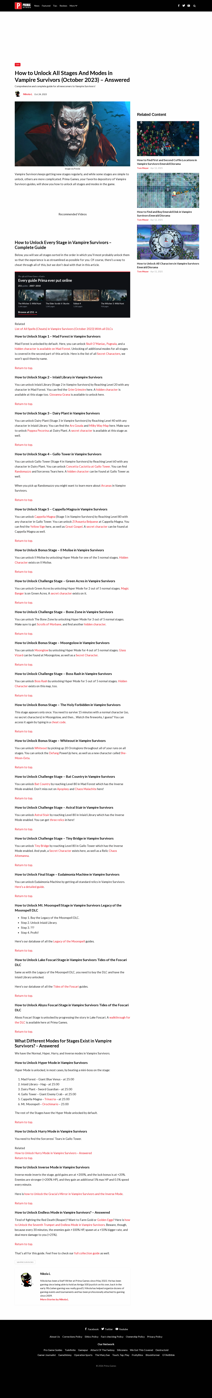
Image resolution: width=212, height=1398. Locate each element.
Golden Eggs (105, 1220)
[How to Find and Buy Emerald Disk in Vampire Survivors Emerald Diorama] (168, 191)
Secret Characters (108, 353)
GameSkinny (65, 1354)
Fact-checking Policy (112, 1336)
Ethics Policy (91, 1336)
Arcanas (106, 485)
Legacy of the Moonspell (69, 941)
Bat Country (42, 784)
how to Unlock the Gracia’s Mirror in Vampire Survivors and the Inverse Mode (73, 1194)
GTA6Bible (168, 1354)
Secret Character (87, 655)
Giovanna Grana (59, 394)
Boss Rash (40, 681)
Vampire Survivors (25, 1262)
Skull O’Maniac (95, 343)
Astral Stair (41, 815)
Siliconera (122, 1349)
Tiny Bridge (41, 845)
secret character (81, 430)
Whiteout (40, 748)
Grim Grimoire (77, 389)
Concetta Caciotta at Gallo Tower (88, 466)
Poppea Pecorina (38, 430)
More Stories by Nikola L (54, 1299)
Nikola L (27, 94)
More (75, 7)
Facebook (93, 1329)
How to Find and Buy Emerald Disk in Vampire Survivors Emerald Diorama (164, 213)
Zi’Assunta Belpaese (85, 521)
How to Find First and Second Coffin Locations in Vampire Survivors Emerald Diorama (167, 161)
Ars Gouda (76, 425)
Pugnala (111, 343)
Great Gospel (74, 526)
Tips (55, 6)
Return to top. (24, 368)
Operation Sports (83, 1354)
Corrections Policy (72, 1336)
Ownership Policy (135, 1336)
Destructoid (162, 1349)
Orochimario (50, 1104)
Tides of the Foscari (66, 986)
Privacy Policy (154, 1336)
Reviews (63, 6)
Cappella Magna (44, 516)
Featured (46, 6)
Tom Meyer (143, 168)
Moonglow (41, 650)
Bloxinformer (153, 1354)
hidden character (107, 389)
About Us (74, 4)
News (36, 6)
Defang (54, 753)
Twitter (108, 1329)
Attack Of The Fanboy (102, 1349)
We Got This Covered (141, 1349)
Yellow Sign (37, 526)
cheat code (58, 722)
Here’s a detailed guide (29, 887)
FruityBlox (137, 1354)
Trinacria (50, 1099)
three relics (57, 820)
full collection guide (87, 1253)
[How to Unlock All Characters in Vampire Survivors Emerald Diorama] (168, 242)
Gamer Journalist (47, 1354)
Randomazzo (23, 471)
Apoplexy (63, 789)
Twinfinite (70, 1349)
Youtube (123, 1329)
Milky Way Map (99, 425)
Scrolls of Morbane (49, 624)
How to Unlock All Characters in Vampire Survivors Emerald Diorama (168, 265)
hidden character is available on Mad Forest (42, 348)
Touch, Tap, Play (120, 1354)
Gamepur (83, 1349)
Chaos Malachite (86, 789)
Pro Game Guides (53, 1349)
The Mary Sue (102, 1354)
